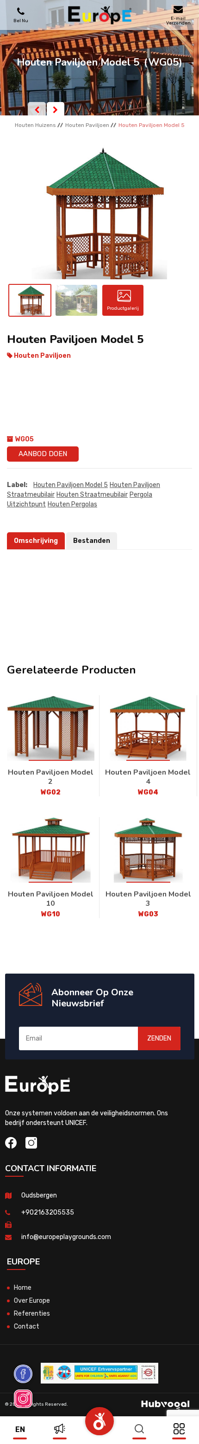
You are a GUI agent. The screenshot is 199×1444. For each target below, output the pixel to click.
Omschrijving (36, 541)
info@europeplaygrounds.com (66, 1237)
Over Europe (32, 1301)
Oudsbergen (39, 1195)
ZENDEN (159, 1038)
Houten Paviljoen (87, 125)
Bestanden (91, 541)
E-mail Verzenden (178, 20)
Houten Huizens (35, 125)
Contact (26, 1326)
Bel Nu (20, 20)
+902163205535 (47, 1212)
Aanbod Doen (43, 454)
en (20, 1429)
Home (22, 1288)
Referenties (32, 1314)
